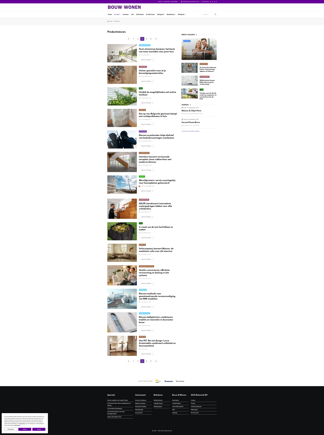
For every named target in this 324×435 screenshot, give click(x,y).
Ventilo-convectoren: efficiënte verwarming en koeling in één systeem (154, 273)
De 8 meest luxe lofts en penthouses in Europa (119, 404)
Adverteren (166, 1)
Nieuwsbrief (174, 1)
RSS (173, 409)
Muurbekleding (144, 199)
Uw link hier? (139, 413)
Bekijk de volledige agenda (191, 131)
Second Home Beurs (191, 122)
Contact (160, 1)
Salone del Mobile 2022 (114, 417)
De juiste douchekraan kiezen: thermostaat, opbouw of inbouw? (208, 69)
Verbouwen (140, 14)
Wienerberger (139, 409)
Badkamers (203, 64)
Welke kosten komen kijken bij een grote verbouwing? (207, 82)
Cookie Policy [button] (22, 423)
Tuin (132, 14)
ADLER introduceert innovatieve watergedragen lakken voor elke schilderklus (155, 206)
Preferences (11, 429)
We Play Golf (195, 413)
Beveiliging (143, 131)
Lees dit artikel (146, 59)
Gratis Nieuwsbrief (177, 406)
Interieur (126, 14)
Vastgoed (160, 14)
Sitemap (174, 413)
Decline (25, 429)
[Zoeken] (215, 14)
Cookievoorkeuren (196, 406)
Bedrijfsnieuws (158, 400)
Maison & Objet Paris (191, 111)
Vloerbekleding (144, 153)
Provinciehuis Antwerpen (114, 408)
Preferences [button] (17, 425)
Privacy (193, 403)
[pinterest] (216, 2)
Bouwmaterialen (145, 313)
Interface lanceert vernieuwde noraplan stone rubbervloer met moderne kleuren (155, 159)
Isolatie (142, 176)
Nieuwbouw (171, 14)
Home (110, 14)
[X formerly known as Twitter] (212, 2)
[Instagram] (214, 2)
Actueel (116, 14)
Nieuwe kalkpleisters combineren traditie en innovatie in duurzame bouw (156, 320)
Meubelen (142, 244)
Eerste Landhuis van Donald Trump (117, 400)
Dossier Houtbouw (140, 400)
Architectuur (150, 14)
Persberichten (176, 403)
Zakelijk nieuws (158, 403)
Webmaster (194, 409)
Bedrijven (181, 14)
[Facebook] (210, 2)
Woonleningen (204, 76)
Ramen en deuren (145, 45)
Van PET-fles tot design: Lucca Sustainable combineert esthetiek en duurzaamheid (157, 343)
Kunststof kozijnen (140, 406)
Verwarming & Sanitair (146, 266)
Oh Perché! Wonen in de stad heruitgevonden (115, 412)
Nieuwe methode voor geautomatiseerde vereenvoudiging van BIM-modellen (157, 296)
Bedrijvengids (158, 406)
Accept (39, 429)
